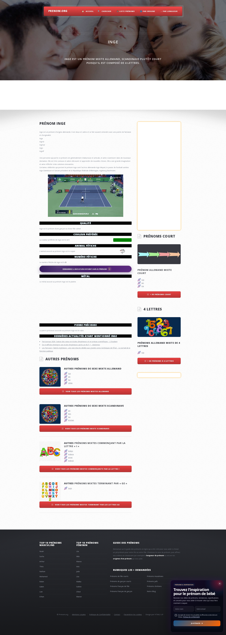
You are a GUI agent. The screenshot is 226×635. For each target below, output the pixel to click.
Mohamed (43, 576)
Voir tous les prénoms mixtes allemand (87, 391)
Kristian (71, 420)
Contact (117, 614)
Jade (78, 571)
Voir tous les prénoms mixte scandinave (87, 428)
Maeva (78, 561)
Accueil (90, 11)
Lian (41, 591)
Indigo (70, 451)
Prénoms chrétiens (154, 586)
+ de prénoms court (160, 294)
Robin (41, 581)
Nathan (42, 571)
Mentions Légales (79, 614)
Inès (77, 566)
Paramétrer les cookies (133, 614)
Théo (41, 566)
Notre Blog (151, 591)
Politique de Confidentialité (99, 614)
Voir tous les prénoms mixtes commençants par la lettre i (87, 469)
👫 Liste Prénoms (126, 11)
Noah (41, 551)
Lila (77, 551)
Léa (77, 576)
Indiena (71, 454)
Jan (69, 376)
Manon (79, 596)
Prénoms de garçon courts (120, 581)
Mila (77, 556)
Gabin (41, 586)
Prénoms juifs (152, 581)
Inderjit (71, 460)
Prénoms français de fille (119, 586)
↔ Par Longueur (169, 11)
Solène (78, 586)
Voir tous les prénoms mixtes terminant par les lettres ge (87, 505)
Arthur (41, 561)
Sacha (41, 556)
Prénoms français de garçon (121, 591)
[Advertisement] (85, 302)
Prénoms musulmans (155, 576)
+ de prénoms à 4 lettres (160, 361)
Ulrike (70, 383)
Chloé (78, 591)
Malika (78, 581)
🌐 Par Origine (147, 11)
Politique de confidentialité (191, 617)
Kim (69, 414)
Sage (70, 488)
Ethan (41, 596)
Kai (69, 380)
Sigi (69, 373)
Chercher (106, 11)
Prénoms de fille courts (119, 576)
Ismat (70, 457)
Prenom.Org (58, 11)
